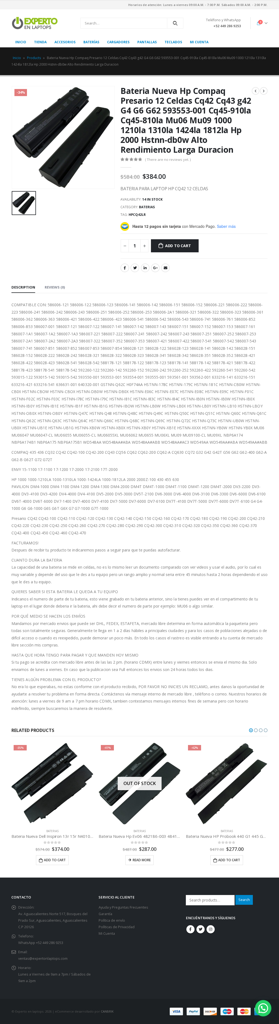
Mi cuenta (199, 42)
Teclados (173, 42)
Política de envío (112, 920)
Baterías (91, 42)
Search (244, 899)
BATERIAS (147, 207)
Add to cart (178, 245)
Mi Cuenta (107, 933)
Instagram (211, 929)
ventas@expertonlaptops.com (43, 958)
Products (34, 58)
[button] (250, 730)
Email (165, 267)
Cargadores (118, 42)
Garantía (105, 914)
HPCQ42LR (137, 214)
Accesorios (64, 42)
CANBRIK (107, 1011)
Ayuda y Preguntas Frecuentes (123, 907)
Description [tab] (23, 287)
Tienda (40, 42)
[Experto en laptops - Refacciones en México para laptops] (34, 23)
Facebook (124, 267)
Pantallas (147, 42)
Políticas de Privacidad (117, 927)
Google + (155, 267)
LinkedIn (145, 267)
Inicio (20, 42)
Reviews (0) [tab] (55, 287)
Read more (54, 860)
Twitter (135, 267)
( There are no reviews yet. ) (168, 159)
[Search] (175, 23)
